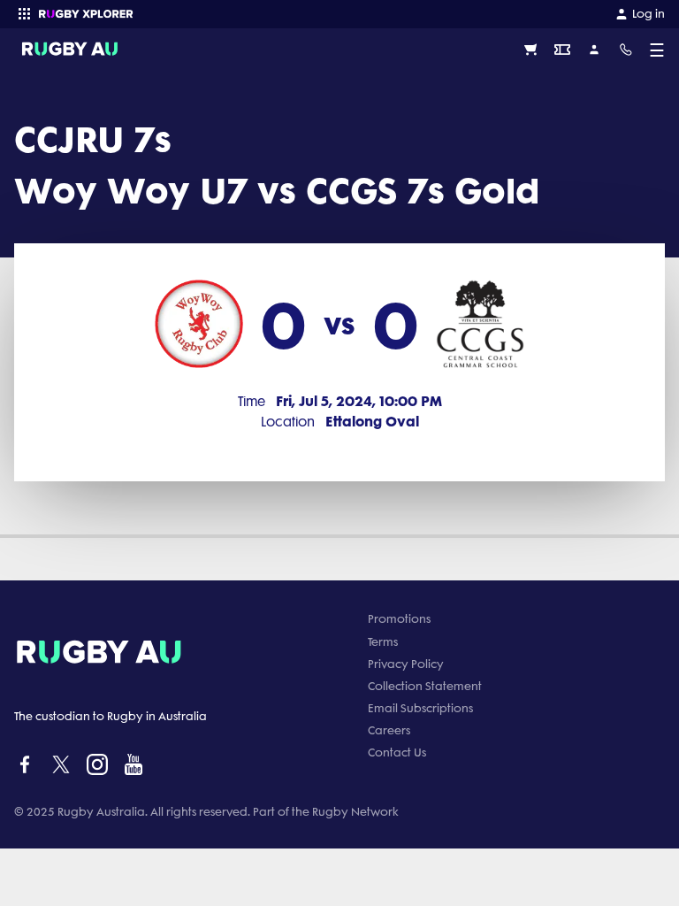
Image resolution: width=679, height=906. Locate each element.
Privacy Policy (406, 664)
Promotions (399, 619)
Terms (383, 642)
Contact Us (397, 752)
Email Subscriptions (420, 708)
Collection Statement (425, 686)
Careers (389, 730)
